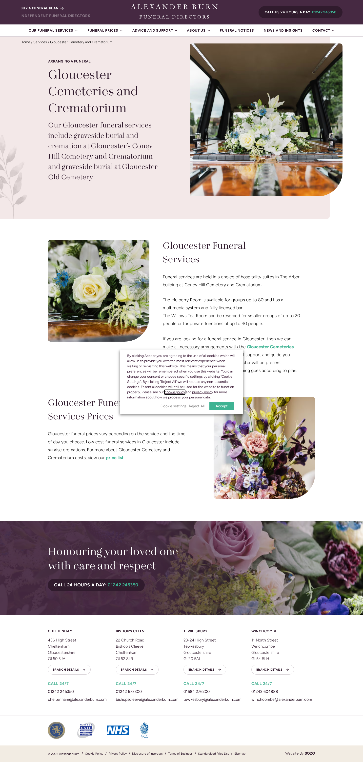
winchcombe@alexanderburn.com (281, 699)
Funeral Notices (237, 30)
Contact (321, 30)
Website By (300, 753)
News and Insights (283, 30)
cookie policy (175, 392)
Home (25, 42)
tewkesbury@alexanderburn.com (212, 699)
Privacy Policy (118, 753)
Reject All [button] (196, 406)
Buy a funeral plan (40, 8)
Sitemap (239, 753)
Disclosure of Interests (147, 753)
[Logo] (174, 11)
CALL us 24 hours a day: (300, 12)
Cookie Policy (94, 753)
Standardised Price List (213, 753)
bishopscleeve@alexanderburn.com (147, 699)
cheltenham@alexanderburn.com (77, 699)
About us (196, 30)
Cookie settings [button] (173, 406)
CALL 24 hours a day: (96, 585)
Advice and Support (152, 30)
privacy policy (202, 392)
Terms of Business (180, 753)
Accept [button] (222, 406)
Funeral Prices (102, 30)
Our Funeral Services (51, 30)
